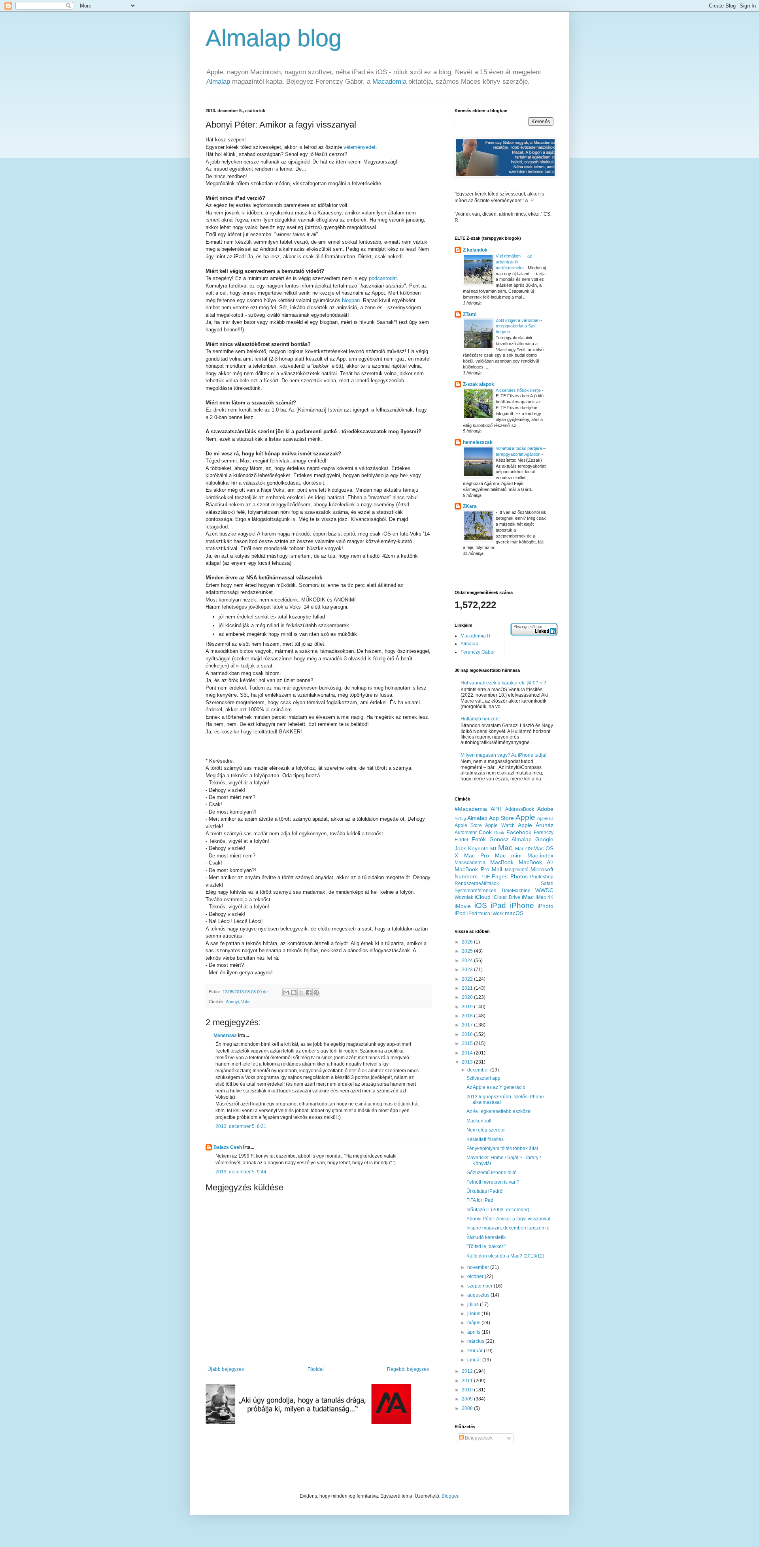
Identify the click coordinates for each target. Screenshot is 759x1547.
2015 (468, 1043)
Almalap (218, 81)
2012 (468, 1371)
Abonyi (232, 1001)
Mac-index (540, 855)
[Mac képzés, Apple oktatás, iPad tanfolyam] (308, 1422)
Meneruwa (225, 1035)
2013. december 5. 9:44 (240, 1172)
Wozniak (464, 897)
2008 (468, 1408)
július (473, 1304)
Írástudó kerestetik (486, 1237)
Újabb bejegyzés (226, 1369)
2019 (468, 1006)
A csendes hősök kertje (519, 390)
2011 (468, 1380)
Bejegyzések (478, 1438)
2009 (468, 1399)
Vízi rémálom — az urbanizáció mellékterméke (514, 262)
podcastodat (383, 278)
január (474, 1360)
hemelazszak (478, 442)
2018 (468, 1016)
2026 (468, 942)
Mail (497, 869)
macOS (514, 913)
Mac (505, 848)
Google (544, 839)
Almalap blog (274, 38)
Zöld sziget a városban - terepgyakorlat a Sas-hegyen (519, 326)
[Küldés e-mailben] (286, 992)
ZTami (469, 314)
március (476, 1341)
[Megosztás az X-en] (301, 992)
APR (496, 809)
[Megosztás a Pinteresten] (316, 992)
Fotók (479, 839)
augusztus (479, 1295)
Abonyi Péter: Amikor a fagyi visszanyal (508, 1219)
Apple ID (545, 818)
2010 (468, 1390)
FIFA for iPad (479, 1200)
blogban (351, 300)
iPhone (522, 905)
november (478, 1267)
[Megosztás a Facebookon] (309, 992)
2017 (468, 1025)
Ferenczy (543, 832)
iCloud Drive (506, 897)
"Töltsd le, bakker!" (486, 1246)
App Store (501, 818)
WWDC (544, 890)
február (475, 1350)
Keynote (478, 848)
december (478, 1070)
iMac (528, 897)
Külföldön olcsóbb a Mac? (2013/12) (505, 1256)
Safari (547, 883)
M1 (493, 849)
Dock (499, 832)
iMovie (463, 906)
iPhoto (545, 906)
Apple (525, 817)
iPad (498, 905)
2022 (468, 979)
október (476, 1276)
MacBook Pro (472, 869)
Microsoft (542, 869)
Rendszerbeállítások (477, 883)
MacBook (502, 862)
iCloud (483, 897)
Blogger (450, 1496)
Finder (461, 839)
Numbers (466, 876)
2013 (468, 1062)
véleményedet (360, 147)
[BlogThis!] (294, 992)
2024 (468, 960)
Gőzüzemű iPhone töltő (491, 1172)
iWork (497, 913)
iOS (480, 905)
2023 (468, 969)
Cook (485, 832)
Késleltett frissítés (485, 1139)
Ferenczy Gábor (478, 652)
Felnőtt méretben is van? (492, 1182)
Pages (500, 876)
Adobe (545, 809)
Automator (466, 832)
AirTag (460, 818)
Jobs (460, 848)
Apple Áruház (535, 825)
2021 (468, 988)
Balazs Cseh (227, 1147)
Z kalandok (475, 250)
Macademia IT (476, 636)
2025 (468, 951)
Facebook (518, 832)
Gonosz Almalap (510, 839)
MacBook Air (536, 862)
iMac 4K (544, 897)
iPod (460, 913)
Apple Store (468, 825)
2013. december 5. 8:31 (240, 1126)
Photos (519, 876)
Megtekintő (517, 869)
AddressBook (519, 809)
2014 (468, 1053)
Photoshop (541, 877)
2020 (468, 997)
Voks (246, 1001)
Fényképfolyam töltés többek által (502, 1148)
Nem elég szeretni (486, 1130)
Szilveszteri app (483, 1078)
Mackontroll (478, 1121)
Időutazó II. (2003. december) (497, 1209)
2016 (468, 1034)
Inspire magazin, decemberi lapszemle (507, 1228)
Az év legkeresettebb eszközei (499, 1111)
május (474, 1322)
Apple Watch (499, 825)
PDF (485, 877)
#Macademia (471, 809)
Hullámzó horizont (480, 719)
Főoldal (316, 1369)
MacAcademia (470, 862)
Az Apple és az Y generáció (495, 1087)
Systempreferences (475, 890)
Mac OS (523, 849)
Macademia (389, 81)
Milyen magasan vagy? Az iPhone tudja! (503, 755)
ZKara (470, 506)
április (474, 1332)
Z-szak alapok (478, 384)
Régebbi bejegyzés (408, 1369)
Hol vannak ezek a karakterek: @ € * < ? (503, 683)
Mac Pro (476, 855)
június (474, 1313)
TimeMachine (516, 890)
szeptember (480, 1286)
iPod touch (478, 913)
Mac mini (508, 855)
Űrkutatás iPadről (485, 1191)
